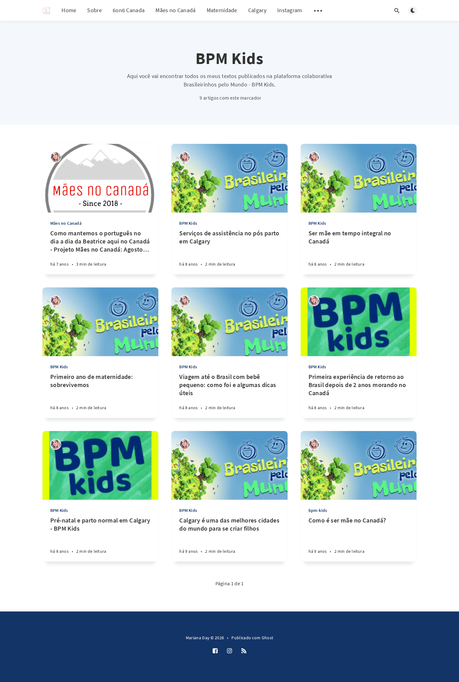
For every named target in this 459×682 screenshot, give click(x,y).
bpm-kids (317, 510)
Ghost (268, 637)
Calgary (257, 10)
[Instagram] (229, 651)
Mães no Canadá (175, 10)
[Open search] (397, 11)
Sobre (94, 10)
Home (69, 10)
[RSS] (243, 651)
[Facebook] (215, 651)
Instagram (289, 10)
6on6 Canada (129, 10)
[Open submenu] (318, 11)
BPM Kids (188, 223)
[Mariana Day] (55, 157)
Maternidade (222, 10)
